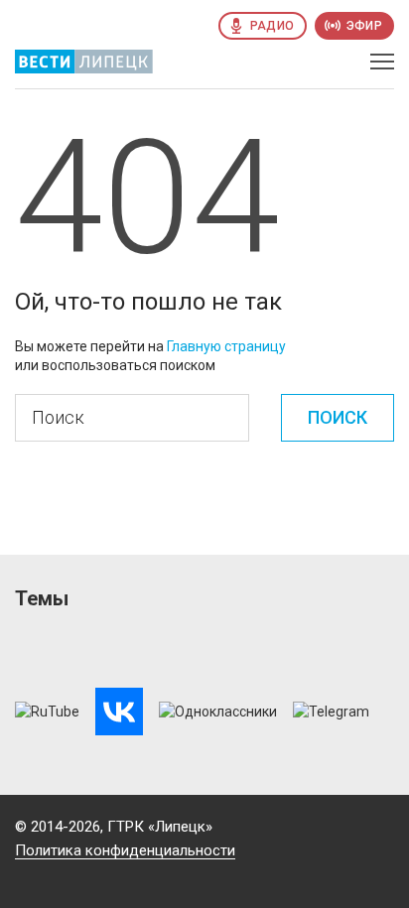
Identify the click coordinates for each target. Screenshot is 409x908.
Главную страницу (226, 346)
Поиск (337, 417)
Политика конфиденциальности (125, 850)
